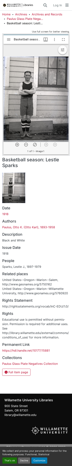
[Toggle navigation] (67, 5)
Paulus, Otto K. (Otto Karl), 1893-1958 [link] (28, 227)
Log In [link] (57, 5)
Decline (24, 460)
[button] (22, 5)
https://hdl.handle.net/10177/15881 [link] (26, 350)
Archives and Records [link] (47, 14)
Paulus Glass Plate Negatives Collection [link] (25, 19)
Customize (39, 460)
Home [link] (6, 14)
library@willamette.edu (20, 415)
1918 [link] (5, 214)
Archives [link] (21, 14)
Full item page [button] (18, 372)
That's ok (9, 460)
